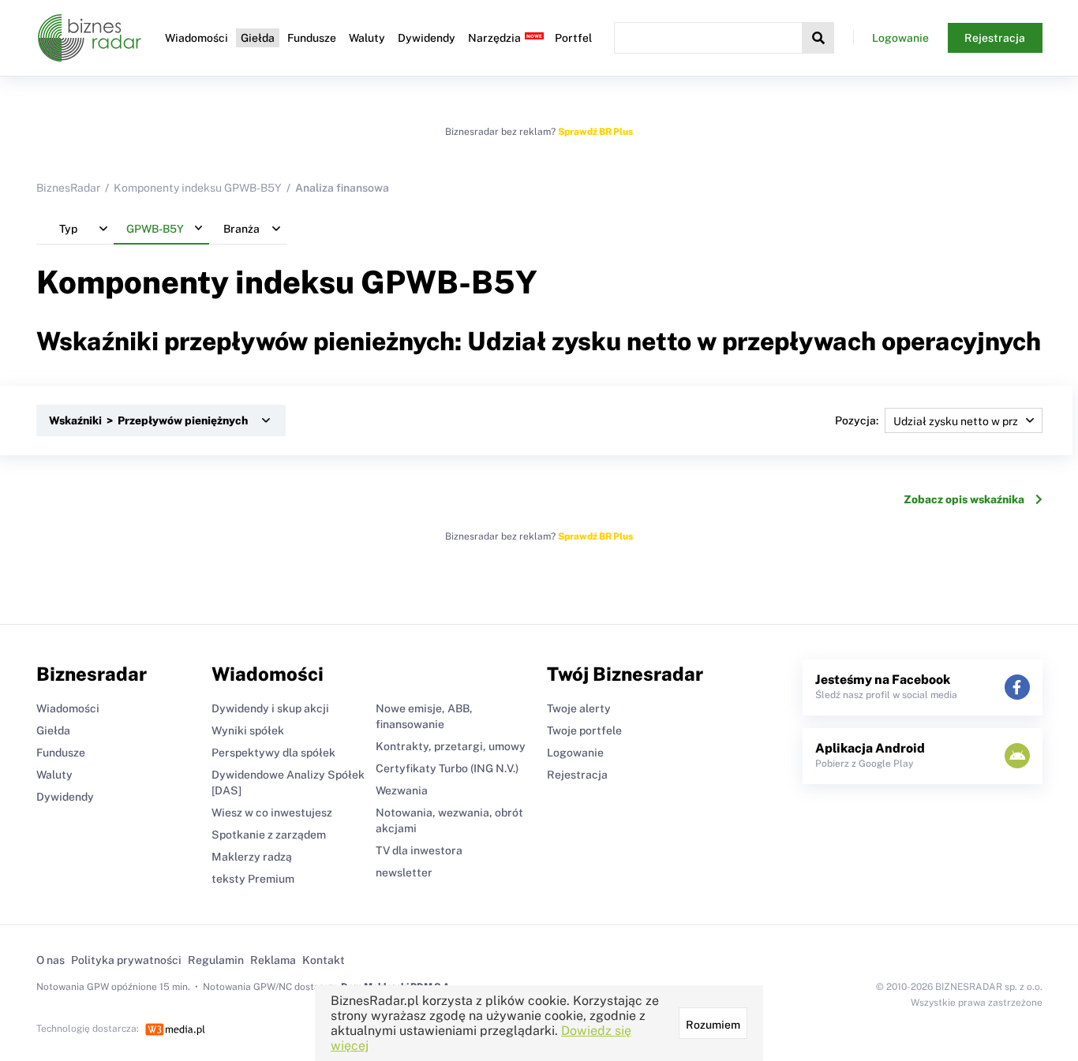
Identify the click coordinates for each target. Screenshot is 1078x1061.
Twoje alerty (579, 708)
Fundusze (311, 38)
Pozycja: (856, 420)
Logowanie (900, 38)
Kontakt (323, 960)
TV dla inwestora (419, 850)
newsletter (404, 872)
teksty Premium (252, 878)
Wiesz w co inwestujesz (271, 812)
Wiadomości (196, 38)
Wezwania (402, 790)
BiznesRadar (68, 187)
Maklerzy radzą (251, 856)
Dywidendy (426, 38)
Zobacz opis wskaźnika (964, 499)
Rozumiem (713, 1024)
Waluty (367, 38)
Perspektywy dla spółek (273, 752)
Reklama (273, 960)
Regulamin (216, 960)
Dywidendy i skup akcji (270, 708)
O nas (50, 960)
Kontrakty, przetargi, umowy (451, 746)
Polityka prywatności (126, 960)
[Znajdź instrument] (818, 38)
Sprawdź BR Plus (595, 131)
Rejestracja (994, 38)
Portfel (573, 38)
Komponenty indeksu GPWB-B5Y (198, 187)
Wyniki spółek (247, 730)
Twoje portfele (584, 730)
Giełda (258, 38)
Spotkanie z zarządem (268, 834)
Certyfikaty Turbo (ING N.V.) (447, 768)
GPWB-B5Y (449, 282)
